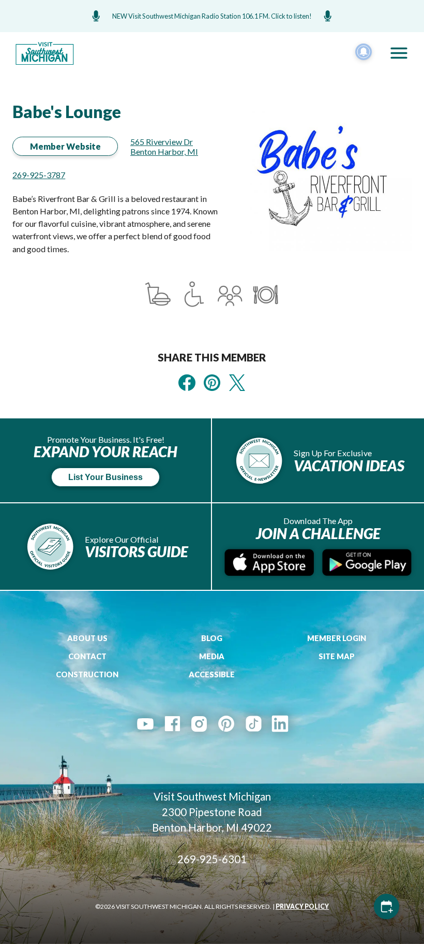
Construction (87, 674)
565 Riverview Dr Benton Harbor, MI (164, 146)
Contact (87, 656)
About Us (87, 638)
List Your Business (105, 477)
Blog (211, 638)
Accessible (212, 674)
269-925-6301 (212, 859)
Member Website (65, 146)
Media (211, 656)
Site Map (337, 656)
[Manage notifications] (363, 51)
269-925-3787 (38, 175)
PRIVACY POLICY (302, 906)
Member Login (336, 638)
